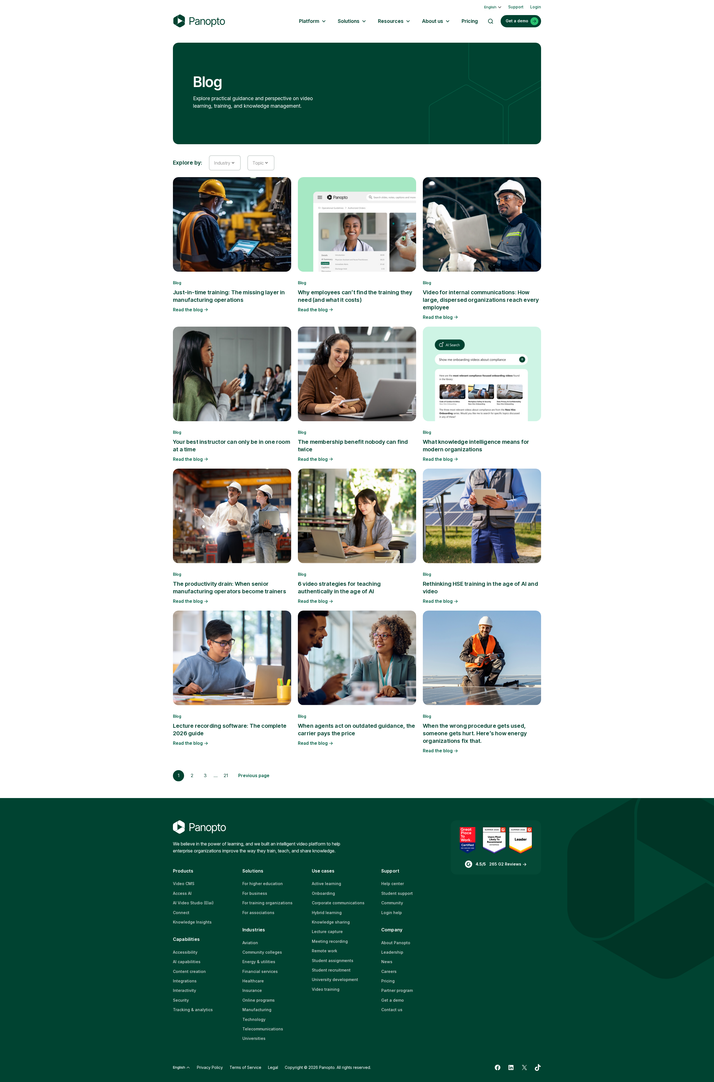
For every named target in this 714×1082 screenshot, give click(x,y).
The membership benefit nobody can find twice (353, 445)
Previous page (253, 775)
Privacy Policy (210, 1067)
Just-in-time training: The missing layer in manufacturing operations (229, 296)
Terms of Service (245, 1067)
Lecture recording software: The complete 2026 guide (229, 729)
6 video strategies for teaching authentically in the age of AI (339, 587)
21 (226, 775)
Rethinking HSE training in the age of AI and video (480, 587)
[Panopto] (199, 21)
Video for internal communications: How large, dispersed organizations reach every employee (481, 300)
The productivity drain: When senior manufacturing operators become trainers (229, 587)
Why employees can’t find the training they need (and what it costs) (355, 296)
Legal (273, 1067)
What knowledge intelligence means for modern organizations (476, 445)
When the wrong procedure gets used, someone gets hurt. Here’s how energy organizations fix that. (475, 733)
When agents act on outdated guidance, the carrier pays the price (356, 729)
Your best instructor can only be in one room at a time (231, 445)
